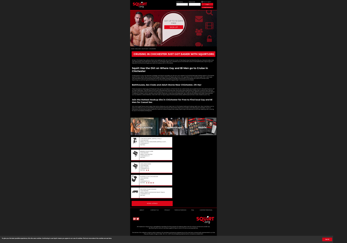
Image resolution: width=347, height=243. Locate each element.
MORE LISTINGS (152, 203)
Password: (192, 2)
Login (207, 4)
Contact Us (154, 210)
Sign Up (174, 27)
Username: (179, 2)
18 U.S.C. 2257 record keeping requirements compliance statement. (183, 234)
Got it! (327, 239)
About (142, 210)
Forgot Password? (207, 7)
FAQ (192, 210)
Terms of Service (180, 210)
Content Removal (206, 210)
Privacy (167, 210)
